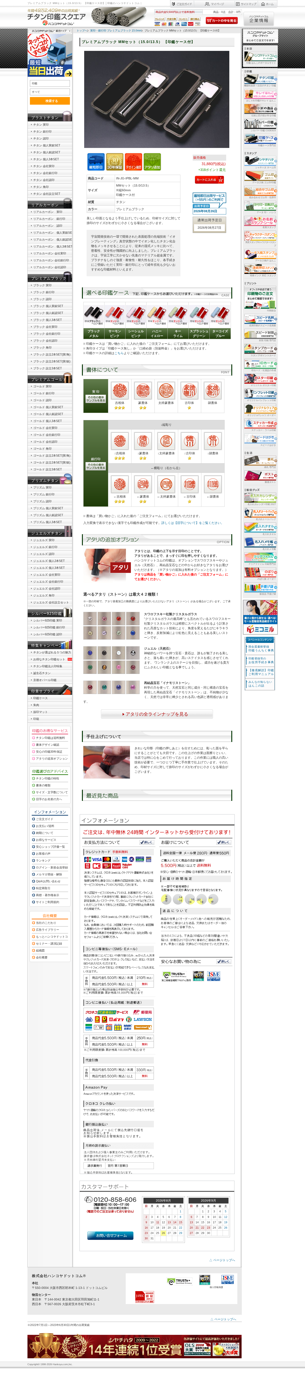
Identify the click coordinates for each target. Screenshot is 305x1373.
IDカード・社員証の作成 (263, 370)
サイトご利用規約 (47, 902)
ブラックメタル (94, 333)
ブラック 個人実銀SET (48, 306)
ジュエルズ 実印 (43, 540)
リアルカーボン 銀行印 (49, 218)
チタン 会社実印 (43, 166)
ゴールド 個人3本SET (47, 421)
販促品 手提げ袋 (268, 594)
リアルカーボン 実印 (47, 212)
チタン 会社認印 (43, 180)
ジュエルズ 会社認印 (46, 588)
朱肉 (36, 705)
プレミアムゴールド (49, 379)
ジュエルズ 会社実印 (46, 574)
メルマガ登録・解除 (49, 874)
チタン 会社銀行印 (45, 173)
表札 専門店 (270, 467)
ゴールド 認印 (42, 400)
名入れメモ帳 (269, 549)
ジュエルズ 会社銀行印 (48, 581)
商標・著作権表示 (47, 895)
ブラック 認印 (42, 299)
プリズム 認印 (42, 501)
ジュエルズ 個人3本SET (49, 567)
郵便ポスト (270, 482)
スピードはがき (268, 445)
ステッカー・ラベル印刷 (263, 430)
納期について (44, 833)
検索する (52, 101)
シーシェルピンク (136, 333)
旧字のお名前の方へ (49, 799)
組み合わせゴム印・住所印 (262, 197)
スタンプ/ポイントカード (263, 355)
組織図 (40, 950)
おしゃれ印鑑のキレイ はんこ (261, 100)
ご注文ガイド (44, 819)
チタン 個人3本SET (46, 159)
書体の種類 (43, 785)
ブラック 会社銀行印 (46, 333)
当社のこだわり (46, 922)
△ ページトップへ (222, 1260)
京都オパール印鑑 (44, 680)
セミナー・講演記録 (49, 943)
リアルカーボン (45, 205)
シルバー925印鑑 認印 (47, 634)
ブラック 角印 (42, 347)
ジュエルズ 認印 (43, 554)
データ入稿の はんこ (265, 260)
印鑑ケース (40, 698)
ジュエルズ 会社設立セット (51, 602)
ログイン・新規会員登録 (52, 867)
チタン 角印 (41, 187)
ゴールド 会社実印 (45, 428)
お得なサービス (46, 839)
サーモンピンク (115, 333)
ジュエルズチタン (47, 533)
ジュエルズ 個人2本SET (49, 561)
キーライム (178, 333)
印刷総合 (271, 310)
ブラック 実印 (42, 285)
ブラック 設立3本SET (47, 368)
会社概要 (42, 957)
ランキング (43, 860)
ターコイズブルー (220, 333)
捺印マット (40, 712)
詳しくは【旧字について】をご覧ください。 (192, 523)
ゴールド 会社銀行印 (46, 434)
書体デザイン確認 (47, 744)
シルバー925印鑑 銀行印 (49, 627)
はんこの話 (260, 683)
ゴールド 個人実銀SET (48, 407)
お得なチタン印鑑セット (49, 659)
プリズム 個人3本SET (47, 522)
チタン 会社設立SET (46, 193)
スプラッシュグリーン (199, 333)
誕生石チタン (42, 673)
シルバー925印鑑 (46, 613)
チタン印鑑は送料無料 (50, 737)
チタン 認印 (41, 138)
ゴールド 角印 (42, 448)
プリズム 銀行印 (43, 494)
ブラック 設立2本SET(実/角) (51, 354)
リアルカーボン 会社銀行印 (51, 260)
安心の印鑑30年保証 (49, 751)
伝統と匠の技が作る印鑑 (263, 115)
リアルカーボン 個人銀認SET (53, 239)
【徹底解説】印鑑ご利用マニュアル (261, 672)
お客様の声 (43, 853)
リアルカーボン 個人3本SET (53, 246)
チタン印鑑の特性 (47, 778)
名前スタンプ (269, 227)
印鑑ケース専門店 (267, 145)
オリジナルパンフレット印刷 (261, 400)
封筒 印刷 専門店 (267, 340)
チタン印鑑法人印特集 (47, 666)
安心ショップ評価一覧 (50, 846)
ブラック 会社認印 (45, 340)
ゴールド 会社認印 (45, 441)
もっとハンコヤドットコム (53, 936)
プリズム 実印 (42, 487)
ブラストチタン (45, 118)
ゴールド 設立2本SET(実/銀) (51, 462)
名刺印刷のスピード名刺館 (262, 325)
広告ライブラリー (47, 929)
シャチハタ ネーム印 (265, 167)
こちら (119, 353)
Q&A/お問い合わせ (48, 881)
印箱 (36, 719)
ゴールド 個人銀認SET (48, 414)
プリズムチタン (45, 480)
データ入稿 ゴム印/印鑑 (264, 182)
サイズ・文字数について (52, 792)
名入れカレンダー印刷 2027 (262, 504)
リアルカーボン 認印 (47, 225)
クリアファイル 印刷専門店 (262, 564)
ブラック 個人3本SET (47, 320)
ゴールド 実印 (42, 386)
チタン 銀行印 (42, 131)
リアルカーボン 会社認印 (49, 267)
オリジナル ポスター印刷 (263, 385)
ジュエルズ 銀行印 (45, 547)
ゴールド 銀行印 (43, 393)
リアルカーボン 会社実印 (49, 253)
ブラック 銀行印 (43, 292)
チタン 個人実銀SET (46, 145)
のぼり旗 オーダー (266, 579)
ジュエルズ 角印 (43, 595)
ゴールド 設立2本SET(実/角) (51, 455)
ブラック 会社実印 (45, 326)
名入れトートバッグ (266, 519)
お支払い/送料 (45, 826)
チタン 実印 (41, 124)
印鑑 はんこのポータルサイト (261, 63)
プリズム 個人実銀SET (48, 508)
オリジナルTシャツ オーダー (261, 415)
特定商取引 (43, 888)
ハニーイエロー (157, 333)
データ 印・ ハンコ (266, 212)
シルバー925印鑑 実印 (47, 620)
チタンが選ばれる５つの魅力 (52, 652)
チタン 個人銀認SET (46, 152)
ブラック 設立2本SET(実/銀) (51, 361)
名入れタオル (269, 534)
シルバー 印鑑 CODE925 (263, 130)
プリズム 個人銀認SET (48, 515)
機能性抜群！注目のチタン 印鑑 (260, 85)
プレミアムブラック (49, 278)
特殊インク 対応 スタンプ (263, 275)
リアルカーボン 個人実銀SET (53, 232)
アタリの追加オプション (52, 758)
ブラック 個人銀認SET (48, 313)
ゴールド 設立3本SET (47, 469)
